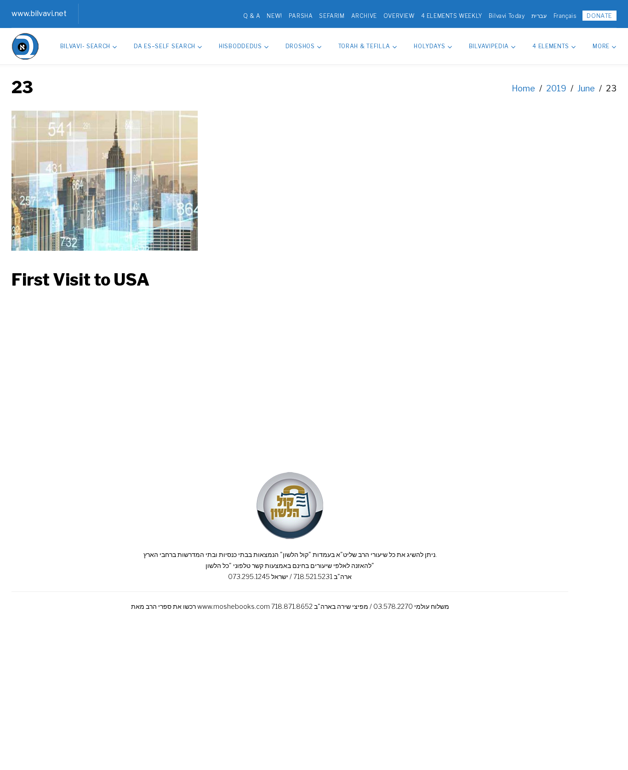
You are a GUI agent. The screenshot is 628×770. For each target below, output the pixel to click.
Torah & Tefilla (364, 46)
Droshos (300, 46)
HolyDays (429, 46)
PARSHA (301, 15)
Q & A (251, 15)
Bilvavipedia (489, 46)
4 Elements (550, 46)
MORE (601, 46)
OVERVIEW (399, 15)
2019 (556, 88)
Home (523, 88)
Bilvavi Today (507, 15)
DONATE (599, 15)
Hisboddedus (240, 46)
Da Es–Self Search (164, 46)
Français (565, 15)
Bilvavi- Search (85, 46)
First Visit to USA (80, 280)
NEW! (274, 15)
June (586, 88)
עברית (539, 15)
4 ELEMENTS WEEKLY (451, 15)
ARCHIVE (364, 15)
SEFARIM (331, 15)
